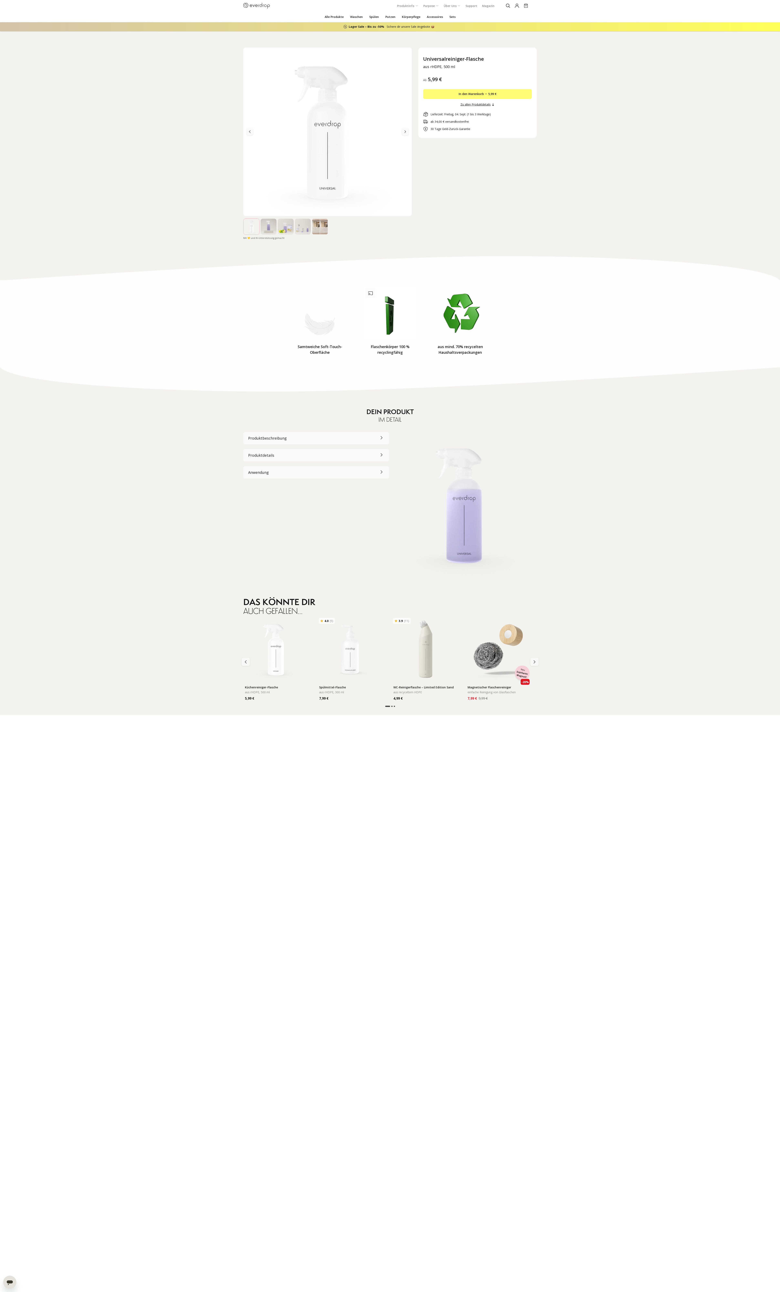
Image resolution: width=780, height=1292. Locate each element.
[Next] (250, 131)
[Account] (517, 5)
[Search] (508, 5)
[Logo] (256, 5)
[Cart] (526, 5)
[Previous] (405, 131)
